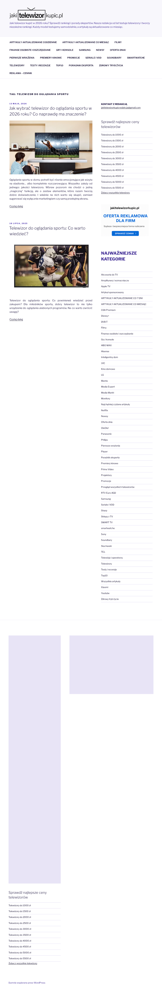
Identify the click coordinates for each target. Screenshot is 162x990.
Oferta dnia (106, 422)
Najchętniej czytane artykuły (115, 404)
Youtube (105, 593)
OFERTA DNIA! (118, 50)
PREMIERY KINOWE (51, 57)
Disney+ (105, 315)
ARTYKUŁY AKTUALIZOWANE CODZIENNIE (33, 42)
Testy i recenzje (109, 569)
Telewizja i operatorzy (112, 557)
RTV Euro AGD (108, 492)
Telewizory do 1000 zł (112, 134)
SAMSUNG (84, 50)
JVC (103, 363)
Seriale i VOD (107, 504)
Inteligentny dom (109, 357)
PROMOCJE (73, 57)
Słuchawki (106, 546)
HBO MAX (106, 345)
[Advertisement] (35, 759)
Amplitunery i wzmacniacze (115, 280)
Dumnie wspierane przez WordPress (27, 982)
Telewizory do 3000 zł (112, 158)
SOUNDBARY (114, 57)
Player (104, 451)
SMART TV (107, 522)
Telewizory (106, 563)
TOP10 (59, 65)
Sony (103, 534)
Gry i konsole (107, 339)
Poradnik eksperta (110, 457)
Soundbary (106, 540)
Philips (104, 439)
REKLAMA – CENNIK (20, 73)
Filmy (103, 327)
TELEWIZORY (17, 65)
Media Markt (107, 392)
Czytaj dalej (16, 206)
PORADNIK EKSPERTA (81, 65)
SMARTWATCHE (136, 57)
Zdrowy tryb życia (110, 599)
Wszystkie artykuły (110, 581)
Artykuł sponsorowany (112, 292)
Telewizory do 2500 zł (112, 152)
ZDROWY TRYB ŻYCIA (111, 65)
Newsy (104, 416)
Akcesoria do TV (109, 274)
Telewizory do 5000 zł (112, 181)
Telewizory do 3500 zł (112, 164)
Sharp (104, 510)
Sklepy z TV (107, 516)
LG (102, 374)
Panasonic (106, 433)
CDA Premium (108, 310)
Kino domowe (108, 369)
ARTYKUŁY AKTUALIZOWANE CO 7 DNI (122, 298)
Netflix (104, 410)
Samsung (106, 498)
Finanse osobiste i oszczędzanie (117, 333)
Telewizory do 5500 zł (112, 187)
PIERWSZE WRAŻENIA (21, 57)
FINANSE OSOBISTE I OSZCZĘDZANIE (30, 50)
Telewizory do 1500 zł (112, 140)
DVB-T (104, 321)
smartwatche (108, 528)
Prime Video (107, 469)
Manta (104, 380)
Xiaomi (104, 587)
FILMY (118, 42)
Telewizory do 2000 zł (112, 146)
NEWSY (100, 50)
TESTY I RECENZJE (40, 65)
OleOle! (105, 428)
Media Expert (108, 386)
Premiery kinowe (109, 463)
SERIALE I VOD (93, 57)
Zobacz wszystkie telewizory (115, 192)
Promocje (106, 481)
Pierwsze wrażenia (110, 445)
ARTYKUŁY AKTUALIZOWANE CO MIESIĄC (85, 42)
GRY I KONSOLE (64, 50)
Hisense (105, 351)
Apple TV (105, 286)
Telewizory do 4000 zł (112, 170)
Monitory (105, 398)
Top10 (104, 575)
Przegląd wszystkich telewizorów (117, 487)
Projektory (106, 475)
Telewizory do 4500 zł (112, 176)
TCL (103, 551)
